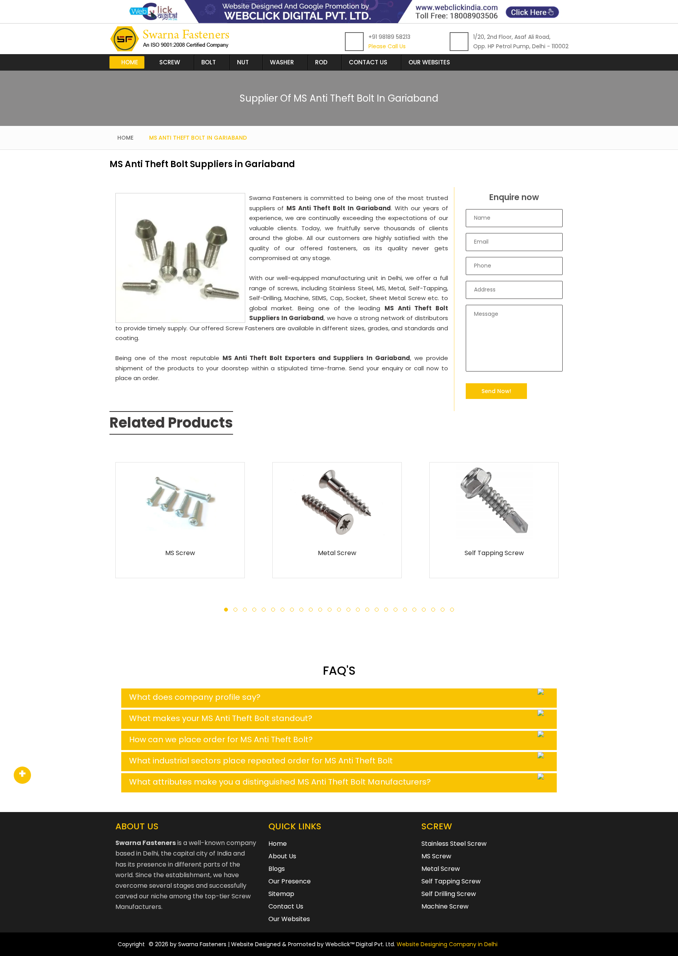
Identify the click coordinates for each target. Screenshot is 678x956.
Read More (180, 530)
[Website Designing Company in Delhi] (339, 11)
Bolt (208, 62)
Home (129, 62)
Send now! (496, 391)
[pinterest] (22, 775)
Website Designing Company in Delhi (447, 944)
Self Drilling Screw (448, 893)
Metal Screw (337, 552)
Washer (282, 62)
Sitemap (281, 893)
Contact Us (368, 62)
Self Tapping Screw (494, 552)
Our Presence (289, 881)
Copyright (131, 944)
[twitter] (22, 775)
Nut (243, 62)
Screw (169, 62)
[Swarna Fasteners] (171, 38)
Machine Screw (444, 906)
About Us (282, 856)
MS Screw (180, 552)
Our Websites (429, 62)
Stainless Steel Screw (454, 843)
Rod (321, 62)
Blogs (276, 868)
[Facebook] (22, 775)
